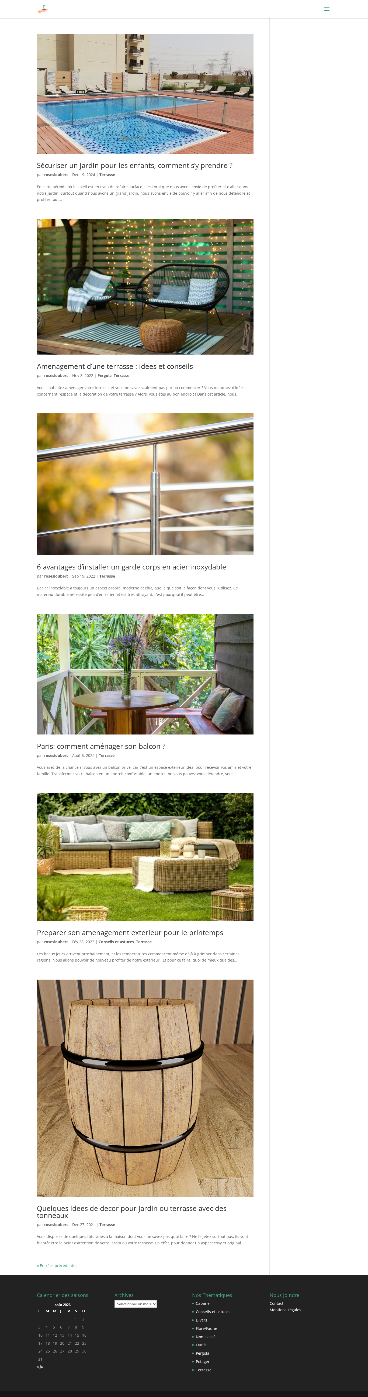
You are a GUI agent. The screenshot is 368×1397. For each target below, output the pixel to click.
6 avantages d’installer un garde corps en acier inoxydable (131, 567)
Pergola (105, 375)
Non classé (206, 1336)
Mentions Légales (285, 1309)
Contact (276, 1303)
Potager (203, 1361)
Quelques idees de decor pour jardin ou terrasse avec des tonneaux (132, 1211)
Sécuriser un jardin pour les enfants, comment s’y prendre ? (134, 165)
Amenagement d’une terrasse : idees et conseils (115, 366)
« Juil (41, 1366)
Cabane (203, 1303)
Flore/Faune (206, 1328)
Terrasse (107, 174)
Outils (201, 1344)
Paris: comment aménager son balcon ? (101, 746)
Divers (201, 1320)
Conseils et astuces (116, 941)
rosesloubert (56, 174)
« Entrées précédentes (57, 1265)
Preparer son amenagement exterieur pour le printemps (130, 932)
